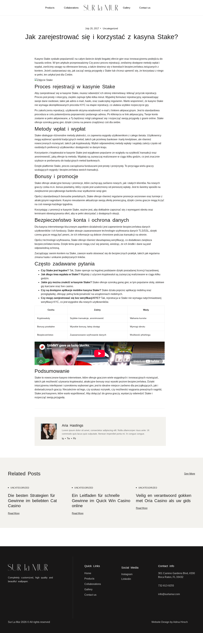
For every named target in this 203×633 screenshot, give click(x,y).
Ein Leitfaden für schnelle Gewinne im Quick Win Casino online (101, 500)
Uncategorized (19, 488)
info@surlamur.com (169, 594)
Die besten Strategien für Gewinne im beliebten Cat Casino (32, 500)
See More (189, 473)
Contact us (145, 7)
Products (50, 7)
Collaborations (71, 7)
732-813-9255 (166, 585)
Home (87, 573)
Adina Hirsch (180, 622)
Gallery (126, 7)
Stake (148, 393)
